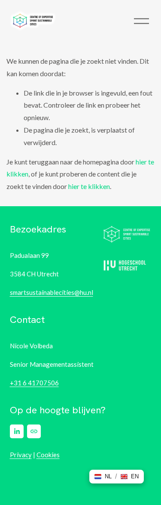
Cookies (48, 455)
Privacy (21, 455)
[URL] (34, 431)
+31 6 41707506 (34, 383)
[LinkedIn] (17, 431)
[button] (103, 476)
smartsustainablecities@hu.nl (51, 292)
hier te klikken (89, 186)
